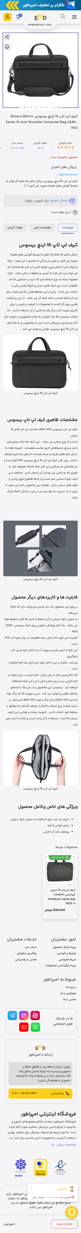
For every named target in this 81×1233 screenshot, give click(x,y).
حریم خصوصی (67, 959)
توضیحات (68, 227)
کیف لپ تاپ (17, 148)
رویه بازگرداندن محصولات (60, 965)
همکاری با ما (68, 993)
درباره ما (71, 987)
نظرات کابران (15, 227)
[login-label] (7, 17)
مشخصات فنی (42, 227)
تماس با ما (69, 999)
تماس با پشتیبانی (26, 959)
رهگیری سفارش (27, 953)
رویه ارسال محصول (64, 947)
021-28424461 (24, 1093)
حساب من (31, 947)
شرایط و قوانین (66, 953)
